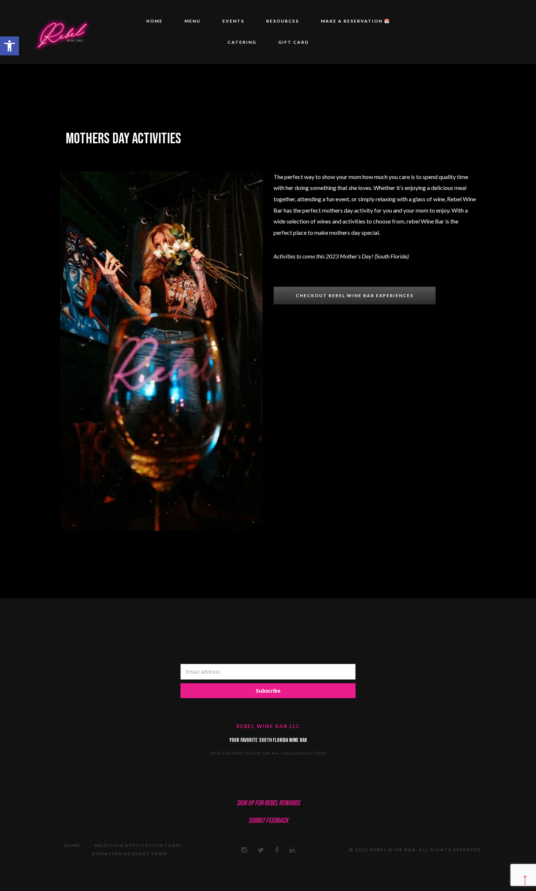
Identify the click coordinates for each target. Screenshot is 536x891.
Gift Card (293, 42)
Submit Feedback (268, 820)
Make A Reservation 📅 (355, 21)
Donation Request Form (129, 853)
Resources (282, 21)
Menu (193, 21)
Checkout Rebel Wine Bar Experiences (354, 295)
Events (233, 21)
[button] (9, 45)
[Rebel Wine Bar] (61, 32)
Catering (242, 42)
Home (154, 21)
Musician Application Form (138, 845)
